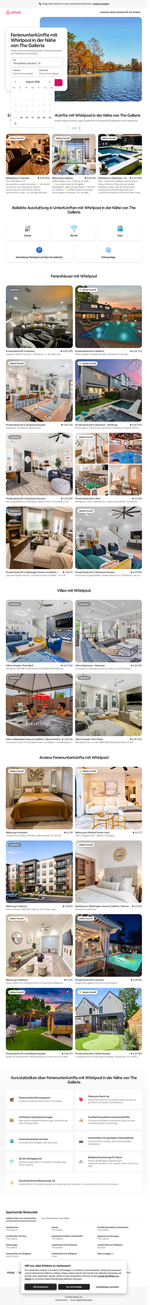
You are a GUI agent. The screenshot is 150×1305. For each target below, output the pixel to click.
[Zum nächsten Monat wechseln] (49, 82)
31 (16, 123)
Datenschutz (61, 1300)
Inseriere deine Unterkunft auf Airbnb (120, 12)
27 (32, 117)
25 (21, 117)
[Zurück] (68, 128)
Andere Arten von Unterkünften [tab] (21, 1218)
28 (38, 117)
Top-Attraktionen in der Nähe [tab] (55, 1218)
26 (27, 117)
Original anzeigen (101, 3)
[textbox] (23, 73)
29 (44, 117)
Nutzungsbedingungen (81, 1300)
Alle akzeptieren (40, 1287)
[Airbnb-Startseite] (13, 12)
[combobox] (36, 63)
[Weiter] (79, 128)
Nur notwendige (74, 1287)
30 (50, 117)
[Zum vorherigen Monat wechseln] (16, 82)
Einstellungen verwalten (107, 1287)
